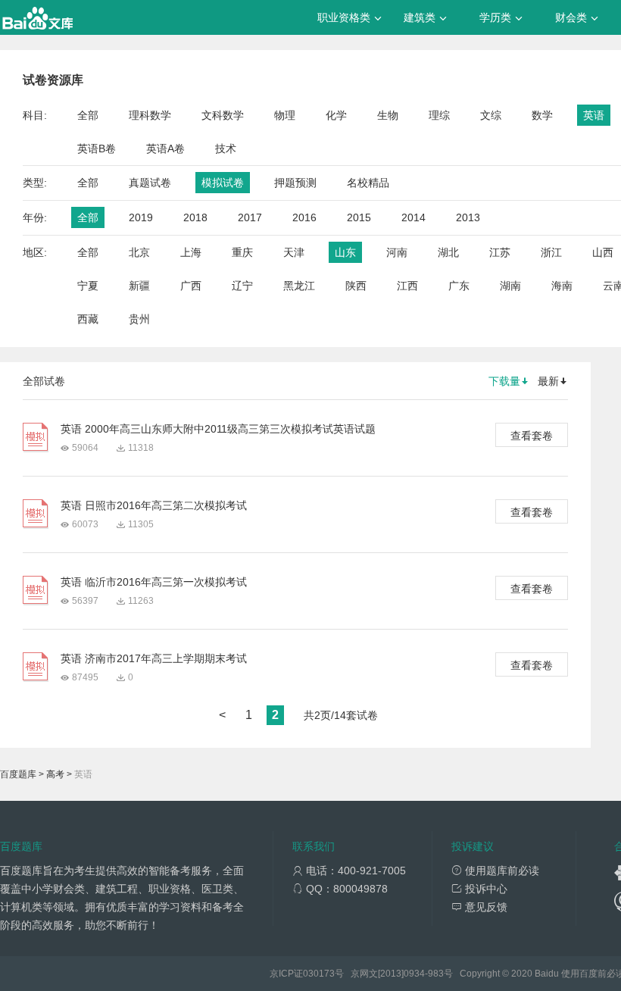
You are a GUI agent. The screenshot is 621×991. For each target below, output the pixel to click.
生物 (387, 115)
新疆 (139, 286)
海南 (562, 286)
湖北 (448, 252)
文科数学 (222, 115)
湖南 (510, 286)
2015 (359, 217)
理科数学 (150, 115)
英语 (593, 115)
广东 (459, 286)
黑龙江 (299, 286)
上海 (190, 252)
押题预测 (295, 183)
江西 (407, 286)
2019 (141, 217)
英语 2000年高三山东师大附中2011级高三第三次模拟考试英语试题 (218, 429)
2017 (250, 217)
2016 (304, 217)
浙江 (551, 252)
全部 (87, 115)
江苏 (499, 252)
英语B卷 (96, 148)
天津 (293, 252)
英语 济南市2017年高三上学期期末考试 (154, 658)
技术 (225, 148)
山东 (345, 252)
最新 (548, 381)
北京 (139, 252)
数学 (542, 115)
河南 (396, 252)
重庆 (242, 252)
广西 (190, 286)
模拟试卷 (222, 183)
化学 (336, 115)
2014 (413, 217)
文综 (490, 115)
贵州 (139, 319)
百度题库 (18, 774)
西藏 (87, 319)
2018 (195, 217)
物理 (284, 115)
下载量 (504, 381)
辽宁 (242, 286)
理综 (439, 115)
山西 (602, 252)
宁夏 (87, 286)
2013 (468, 217)
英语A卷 (165, 148)
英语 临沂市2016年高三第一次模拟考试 (154, 582)
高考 (55, 774)
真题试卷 (150, 183)
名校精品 (368, 183)
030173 (319, 973)
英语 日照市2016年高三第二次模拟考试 (154, 505)
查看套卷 (531, 436)
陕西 (356, 286)
